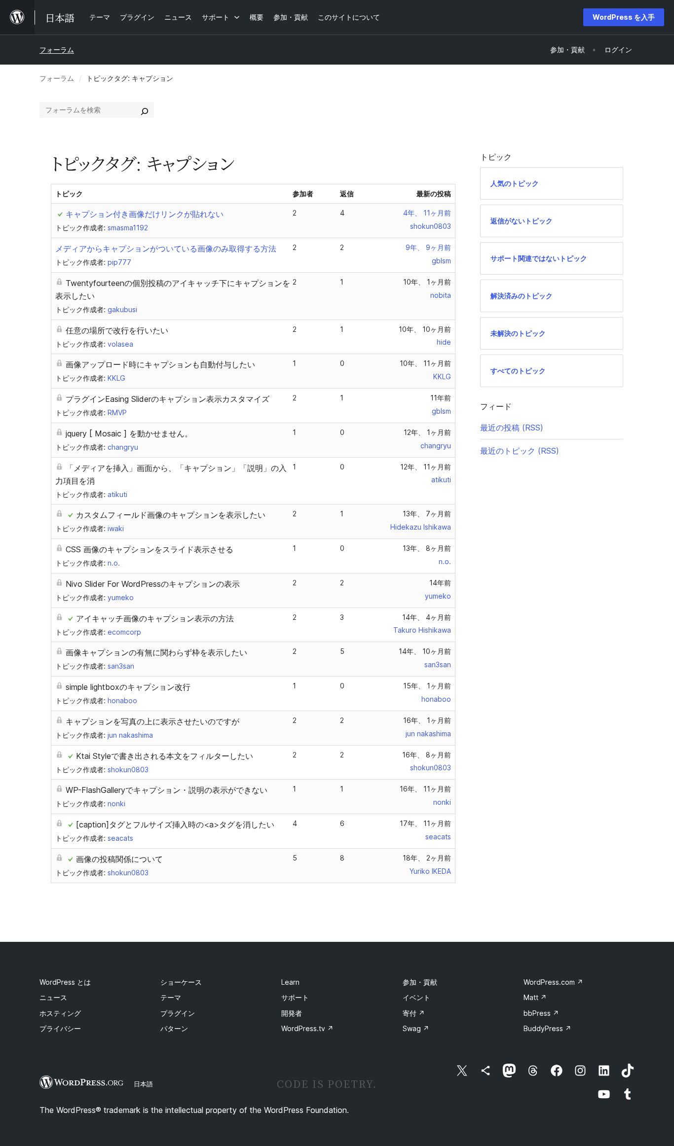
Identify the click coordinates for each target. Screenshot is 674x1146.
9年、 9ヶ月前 (428, 247)
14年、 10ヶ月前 (425, 651)
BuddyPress (547, 1028)
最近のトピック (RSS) (519, 451)
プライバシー (60, 1028)
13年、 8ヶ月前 (427, 548)
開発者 (291, 1013)
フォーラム (56, 49)
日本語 (143, 1084)
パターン (174, 1028)
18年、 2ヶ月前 (427, 858)
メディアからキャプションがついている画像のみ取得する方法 (165, 248)
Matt (535, 997)
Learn (290, 982)
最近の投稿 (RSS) (511, 427)
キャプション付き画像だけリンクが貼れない (145, 214)
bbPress (541, 1013)
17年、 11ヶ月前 (425, 823)
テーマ (170, 997)
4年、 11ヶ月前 (427, 213)
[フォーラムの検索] (144, 110)
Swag (416, 1028)
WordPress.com (553, 982)
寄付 (414, 1013)
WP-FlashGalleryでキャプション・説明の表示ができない (166, 790)
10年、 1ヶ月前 (427, 282)
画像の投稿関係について (119, 859)
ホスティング (60, 1013)
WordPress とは (65, 982)
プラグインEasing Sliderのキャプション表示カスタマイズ (167, 399)
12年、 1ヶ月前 (427, 432)
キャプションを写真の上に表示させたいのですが (152, 721)
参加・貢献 (420, 982)
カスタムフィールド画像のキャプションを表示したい (170, 515)
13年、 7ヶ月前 (427, 513)
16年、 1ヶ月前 (427, 720)
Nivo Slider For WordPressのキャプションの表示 (153, 584)
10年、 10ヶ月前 (425, 329)
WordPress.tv (307, 1028)
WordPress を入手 (624, 17)
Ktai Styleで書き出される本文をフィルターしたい (164, 756)
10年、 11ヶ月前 (425, 363)
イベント (416, 997)
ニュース (53, 997)
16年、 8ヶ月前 (426, 755)
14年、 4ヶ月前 (426, 617)
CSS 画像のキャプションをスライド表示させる (149, 549)
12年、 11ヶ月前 (425, 467)
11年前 (440, 398)
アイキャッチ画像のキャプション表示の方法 (155, 618)
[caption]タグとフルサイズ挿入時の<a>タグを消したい (175, 824)
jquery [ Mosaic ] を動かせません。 (129, 433)
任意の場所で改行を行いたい (117, 330)
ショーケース (181, 982)
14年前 (440, 582)
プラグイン (177, 1013)
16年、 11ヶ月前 (425, 789)
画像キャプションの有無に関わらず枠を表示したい (156, 652)
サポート (295, 997)
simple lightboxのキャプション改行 (128, 687)
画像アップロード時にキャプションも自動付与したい (160, 364)
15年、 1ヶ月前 (427, 685)
